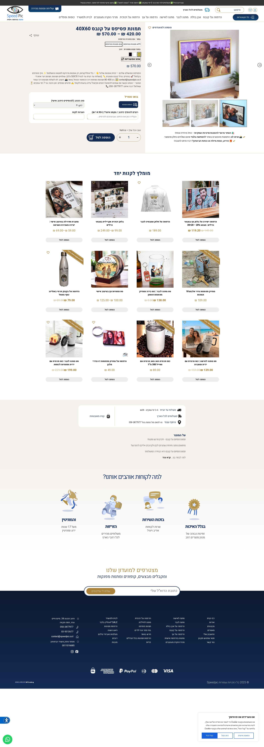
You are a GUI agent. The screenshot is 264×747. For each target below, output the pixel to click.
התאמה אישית (244, 735)
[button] (213, 697)
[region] (228, 727)
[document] (132, 373)
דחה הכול (225, 735)
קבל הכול (209, 735)
